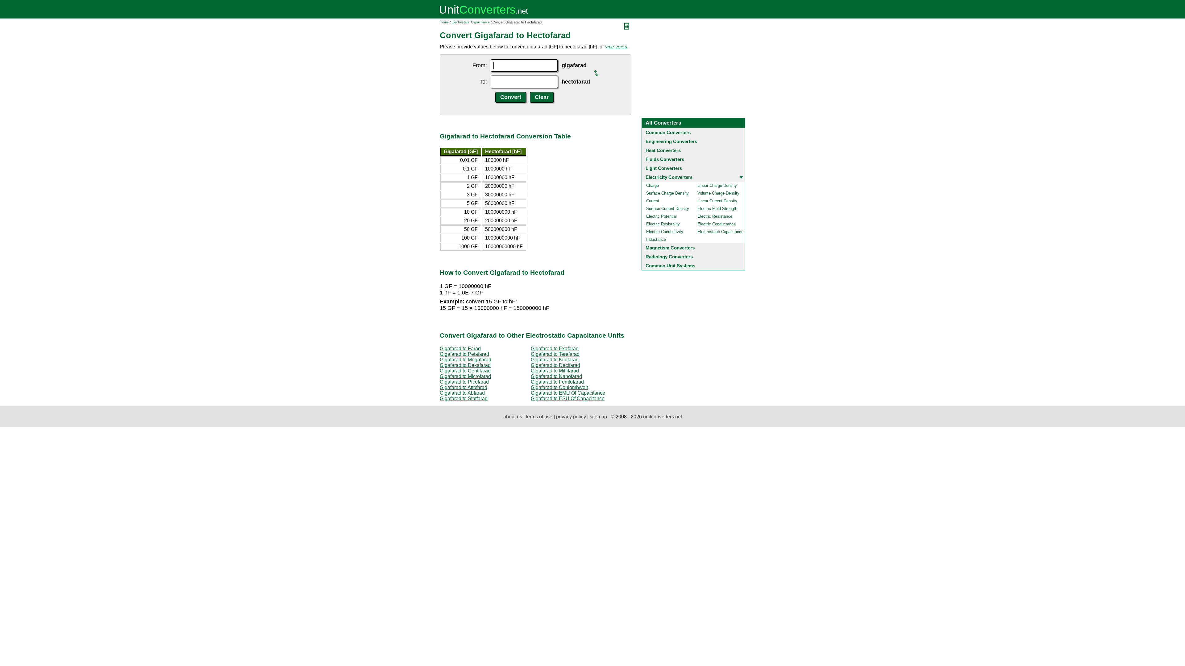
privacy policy (571, 416)
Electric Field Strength (717, 208)
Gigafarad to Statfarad (464, 398)
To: (483, 82)
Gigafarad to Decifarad (555, 365)
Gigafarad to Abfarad (462, 393)
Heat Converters (663, 150)
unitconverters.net (662, 416)
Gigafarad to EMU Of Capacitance (568, 393)
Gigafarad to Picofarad (464, 381)
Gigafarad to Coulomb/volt (559, 387)
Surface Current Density (667, 208)
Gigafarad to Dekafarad (465, 365)
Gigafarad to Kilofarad (555, 359)
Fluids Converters (665, 159)
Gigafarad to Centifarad (465, 370)
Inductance (656, 239)
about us (512, 416)
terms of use (539, 416)
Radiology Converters (669, 256)
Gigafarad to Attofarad (463, 387)
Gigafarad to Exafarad (555, 348)
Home (444, 22)
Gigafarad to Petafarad (464, 354)
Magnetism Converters (670, 247)
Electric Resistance (714, 216)
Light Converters (664, 168)
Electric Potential (661, 216)
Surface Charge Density (667, 193)
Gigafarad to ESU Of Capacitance (568, 398)
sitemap (598, 416)
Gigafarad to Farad (460, 348)
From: (479, 65)
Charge (652, 185)
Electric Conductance (716, 224)
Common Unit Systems (670, 265)
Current (652, 201)
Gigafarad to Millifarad (555, 370)
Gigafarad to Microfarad (465, 376)
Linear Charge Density (717, 185)
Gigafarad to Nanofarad (556, 376)
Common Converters (668, 132)
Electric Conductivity (664, 231)
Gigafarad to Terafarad (555, 354)
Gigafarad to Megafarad (465, 359)
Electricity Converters (669, 177)
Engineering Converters (671, 141)
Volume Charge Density (718, 193)
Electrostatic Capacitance (470, 22)
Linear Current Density (717, 201)
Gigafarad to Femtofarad (557, 381)
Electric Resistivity (663, 224)
